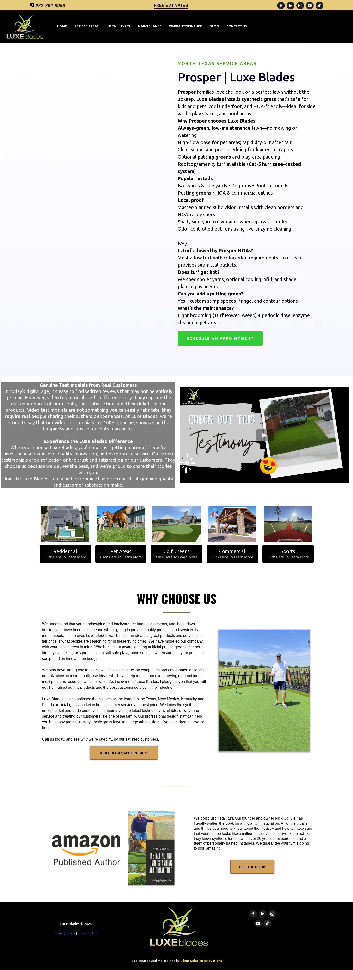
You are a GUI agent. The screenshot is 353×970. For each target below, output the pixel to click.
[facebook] (281, 5)
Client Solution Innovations (201, 960)
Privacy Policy (65, 933)
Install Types (118, 26)
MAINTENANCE (149, 26)
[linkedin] (290, 5)
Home (62, 26)
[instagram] (300, 5)
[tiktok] (319, 5)
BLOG (214, 26)
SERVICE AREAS (86, 26)
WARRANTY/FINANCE (185, 26)
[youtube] (310, 5)
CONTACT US (236, 26)
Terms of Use (88, 933)
